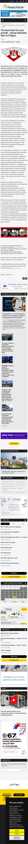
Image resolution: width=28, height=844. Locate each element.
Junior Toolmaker (6, 650)
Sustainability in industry (8, 481)
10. (3, 592)
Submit (23, 770)
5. (10, 590)
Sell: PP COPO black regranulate (10, 563)
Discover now (19, 794)
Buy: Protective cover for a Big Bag (11, 527)
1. (21, 588)
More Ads (14, 573)
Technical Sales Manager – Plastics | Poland (13, 645)
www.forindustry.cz (19, 247)
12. (10, 592)
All (5, 523)
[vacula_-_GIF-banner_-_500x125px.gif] (14, 13)
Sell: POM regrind (6, 553)
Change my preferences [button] (17, 837)
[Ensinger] (14, 675)
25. (6, 597)
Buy (14, 523)
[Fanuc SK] (14, 616)
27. (14, 597)
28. (18, 597)
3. (2, 590)
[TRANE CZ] (14, 286)
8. (21, 590)
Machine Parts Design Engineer (10, 633)
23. (25, 595)
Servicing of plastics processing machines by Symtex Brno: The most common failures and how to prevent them (8, 347)
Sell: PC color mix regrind (8, 542)
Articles (8, 23)
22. (21, 595)
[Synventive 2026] (14, 436)
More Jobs (14, 656)
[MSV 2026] (14, 739)
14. (18, 592)
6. (14, 590)
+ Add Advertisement (14, 576)
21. (18, 595)
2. (25, 588)
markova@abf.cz (16, 268)
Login (17, 1)
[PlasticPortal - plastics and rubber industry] (14, 6)
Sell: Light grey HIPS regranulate (10, 532)
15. (21, 592)
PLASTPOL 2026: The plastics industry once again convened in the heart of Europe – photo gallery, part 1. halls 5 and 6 (8, 418)
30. (25, 597)
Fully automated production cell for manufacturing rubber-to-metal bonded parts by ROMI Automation (13, 713)
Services (18, 41)
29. (21, 597)
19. (10, 595)
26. (10, 597)
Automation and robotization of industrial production (12, 489)
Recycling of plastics (20, 492)
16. (25, 592)
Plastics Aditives (19, 484)
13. (14, 592)
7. (18, 590)
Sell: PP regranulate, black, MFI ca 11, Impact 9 (14, 537)
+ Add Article (14, 443)
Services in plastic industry (7, 41)
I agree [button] (17, 830)
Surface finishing (20, 481)
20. (14, 595)
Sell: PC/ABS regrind (6, 547)
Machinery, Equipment (7, 484)
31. (3, 599)
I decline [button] (17, 833)
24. (3, 597)
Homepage (3, 23)
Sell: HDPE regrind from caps (9, 558)
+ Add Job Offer (14, 660)
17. (3, 595)
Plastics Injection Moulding (8, 486)
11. (6, 592)
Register (12, 1)
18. (6, 595)
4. (6, 590)
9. (25, 590)
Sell (23, 523)
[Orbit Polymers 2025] (14, 506)
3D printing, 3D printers (7, 492)
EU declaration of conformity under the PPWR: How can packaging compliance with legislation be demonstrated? (14, 315)
